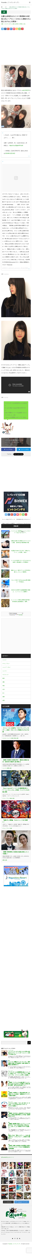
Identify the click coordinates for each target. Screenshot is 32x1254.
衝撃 (4, 696)
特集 (4, 685)
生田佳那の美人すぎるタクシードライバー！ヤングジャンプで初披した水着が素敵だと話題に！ (23, 520)
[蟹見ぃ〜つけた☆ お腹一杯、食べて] (19, 1195)
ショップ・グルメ (6, 667)
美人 (25, 24)
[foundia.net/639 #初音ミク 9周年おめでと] (12, 1173)
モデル (10, 24)
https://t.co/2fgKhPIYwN (16, 145)
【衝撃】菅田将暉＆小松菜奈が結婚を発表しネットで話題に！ (16, 852)
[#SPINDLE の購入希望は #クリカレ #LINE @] (19, 1165)
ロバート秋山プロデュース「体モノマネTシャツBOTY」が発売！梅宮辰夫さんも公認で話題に (8, 520)
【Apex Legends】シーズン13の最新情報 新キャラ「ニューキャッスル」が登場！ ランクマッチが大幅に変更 (16, 790)
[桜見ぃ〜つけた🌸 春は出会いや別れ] (19, 1180)
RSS (20, 1238)
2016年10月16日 (10, 153)
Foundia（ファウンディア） (14, 1243)
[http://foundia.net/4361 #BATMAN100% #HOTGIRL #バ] (27, 1165)
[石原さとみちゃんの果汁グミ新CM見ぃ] (27, 1188)
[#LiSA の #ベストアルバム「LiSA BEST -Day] (12, 1165)
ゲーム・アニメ (6, 663)
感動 (4, 682)
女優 (13, 24)
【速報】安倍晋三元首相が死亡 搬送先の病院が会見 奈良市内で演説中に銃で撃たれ (16, 760)
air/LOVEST (25, 90)
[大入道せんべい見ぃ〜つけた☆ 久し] (27, 1180)
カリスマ (6, 24)
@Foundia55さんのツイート (7, 1157)
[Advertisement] (16, 48)
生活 (4, 689)
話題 (2, 24)
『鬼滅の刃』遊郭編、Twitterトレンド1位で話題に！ (15, 821)
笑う (4, 693)
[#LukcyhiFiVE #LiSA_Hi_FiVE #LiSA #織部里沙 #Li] (27, 1173)
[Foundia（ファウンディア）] (10, 2)
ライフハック (5, 674)
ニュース (4, 670)
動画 (4, 678)
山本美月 (17, 24)
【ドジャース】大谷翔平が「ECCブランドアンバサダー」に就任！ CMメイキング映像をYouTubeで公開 (16, 729)
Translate (20, 614)
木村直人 (21, 24)
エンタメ (4, 659)
